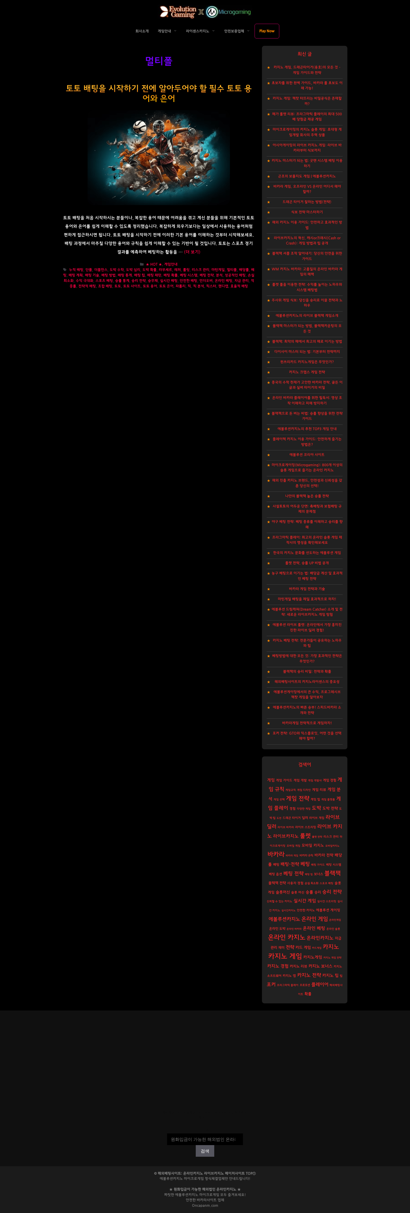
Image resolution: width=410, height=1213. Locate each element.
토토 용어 (150, 286)
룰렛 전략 (317, 836)
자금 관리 (241, 281)
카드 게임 (303, 947)
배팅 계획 (76, 275)
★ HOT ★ (154, 264)
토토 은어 (166, 286)
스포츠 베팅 (104, 281)
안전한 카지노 (306, 910)
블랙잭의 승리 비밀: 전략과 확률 (307, 671)
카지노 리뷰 (298, 966)
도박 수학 (117, 270)
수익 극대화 (84, 281)
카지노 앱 (289, 975)
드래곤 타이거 (292, 818)
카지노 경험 (278, 966)
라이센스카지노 (197, 31)
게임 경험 (329, 780)
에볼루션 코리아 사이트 (307, 455)
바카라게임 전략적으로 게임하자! (307, 723)
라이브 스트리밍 (305, 827)
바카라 (275, 854)
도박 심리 (133, 270)
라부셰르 (165, 270)
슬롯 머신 (297, 892)
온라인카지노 (320, 938)
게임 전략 (297, 799)
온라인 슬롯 (333, 929)
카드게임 (316, 948)
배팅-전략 (289, 864)
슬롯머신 (283, 892)
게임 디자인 (304, 790)
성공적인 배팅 (235, 275)
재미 (281, 947)
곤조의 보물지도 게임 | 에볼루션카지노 (307, 176)
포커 (271, 984)
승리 (317, 892)
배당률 (244, 270)
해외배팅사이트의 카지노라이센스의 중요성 (307, 682)
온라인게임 (335, 920)
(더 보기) (192, 252)
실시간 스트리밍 (326, 901)
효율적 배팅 (239, 286)
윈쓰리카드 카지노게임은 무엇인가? (307, 362)
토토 (117, 286)
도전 (279, 818)
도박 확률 (149, 270)
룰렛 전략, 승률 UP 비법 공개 (307, 563)
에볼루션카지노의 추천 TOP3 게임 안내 (307, 429)
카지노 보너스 (320, 966)
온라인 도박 (277, 928)
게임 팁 (315, 799)
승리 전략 (138, 281)
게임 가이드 (284, 780)
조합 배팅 (105, 286)
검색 (205, 1130)
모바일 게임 (293, 846)
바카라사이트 (207, 1200)
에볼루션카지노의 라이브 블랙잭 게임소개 (307, 315)
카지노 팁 (330, 975)
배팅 (276, 864)
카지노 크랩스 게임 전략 (307, 372)
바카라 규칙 (306, 855)
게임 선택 (279, 799)
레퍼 (177, 270)
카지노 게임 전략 (332, 957)
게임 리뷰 (319, 790)
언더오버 (206, 281)
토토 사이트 (132, 286)
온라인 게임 (314, 919)
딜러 (305, 818)
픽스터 (211, 286)
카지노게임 (312, 957)
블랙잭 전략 (277, 883)
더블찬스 (100, 270)
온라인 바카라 (294, 929)
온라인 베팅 (223, 281)
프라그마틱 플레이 (287, 985)
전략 (290, 947)
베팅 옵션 (275, 874)
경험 (292, 808)
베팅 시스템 (188, 275)
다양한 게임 (304, 808)
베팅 (305, 864)
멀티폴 (232, 270)
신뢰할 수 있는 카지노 (279, 901)
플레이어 (319, 984)
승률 (309, 892)
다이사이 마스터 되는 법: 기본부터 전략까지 (307, 352)
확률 (308, 994)
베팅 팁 (309, 874)
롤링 (186, 270)
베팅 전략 (207, 275)
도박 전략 (330, 808)
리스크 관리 (200, 270)
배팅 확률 (170, 275)
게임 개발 (300, 780)
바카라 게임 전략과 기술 (307, 589)
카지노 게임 (285, 956)
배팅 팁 (139, 275)
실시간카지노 (288, 910)
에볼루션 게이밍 (328, 910)
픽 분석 (198, 286)
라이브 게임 (316, 818)
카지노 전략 (309, 975)
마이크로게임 (209, 1195)
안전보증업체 (234, 31)
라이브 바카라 (286, 827)
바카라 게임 (292, 855)
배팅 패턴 (154, 275)
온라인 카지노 (286, 937)
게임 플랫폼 (328, 799)
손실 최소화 (311, 883)
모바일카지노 (332, 846)
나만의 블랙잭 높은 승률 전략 (307, 496)
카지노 (331, 947)
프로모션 (305, 985)
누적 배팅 (76, 270)
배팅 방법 (108, 275)
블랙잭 (332, 873)
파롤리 (181, 286)
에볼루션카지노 (284, 919)
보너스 (318, 874)
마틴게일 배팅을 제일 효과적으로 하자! (307, 599)
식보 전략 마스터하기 (307, 212)
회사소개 (142, 31)
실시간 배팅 (168, 281)
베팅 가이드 (318, 865)
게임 (271, 780)
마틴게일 (218, 270)
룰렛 (305, 836)
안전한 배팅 (188, 281)
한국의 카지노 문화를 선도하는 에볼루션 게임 (307, 553)
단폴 (88, 270)
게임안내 (164, 31)
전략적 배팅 (87, 286)
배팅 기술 (92, 275)
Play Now (267, 31)
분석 (219, 275)
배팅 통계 (125, 275)
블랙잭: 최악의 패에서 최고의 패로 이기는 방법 (307, 341)
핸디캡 (223, 286)
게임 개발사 (315, 780)
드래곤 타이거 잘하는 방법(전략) (307, 202)
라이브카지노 (286, 836)
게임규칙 (290, 790)
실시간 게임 (305, 901)
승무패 (153, 281)
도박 (316, 808)
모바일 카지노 (313, 845)
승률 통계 (122, 281)
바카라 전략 (323, 855)
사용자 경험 (295, 883)
